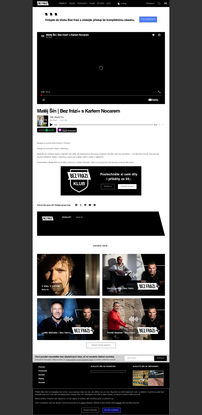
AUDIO (72, 4)
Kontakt (41, 383)
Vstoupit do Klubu (127, 186)
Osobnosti (42, 371)
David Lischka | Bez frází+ (120, 289)
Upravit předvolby (90, 410)
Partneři (41, 367)
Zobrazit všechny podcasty (101, 345)
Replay (41, 379)
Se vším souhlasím (111, 410)
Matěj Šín (79, 217)
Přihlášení (150, 4)
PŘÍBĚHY (63, 4)
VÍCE (108, 4)
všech (83, 403)
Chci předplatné (148, 19)
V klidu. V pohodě (51, 286)
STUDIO (100, 4)
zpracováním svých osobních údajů (79, 360)
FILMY (92, 4)
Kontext (41, 375)
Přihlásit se (108, 186)
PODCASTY (82, 4)
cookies (119, 403)
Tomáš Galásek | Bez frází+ (121, 333)
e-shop (123, 4)
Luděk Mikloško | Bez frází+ (56, 333)
